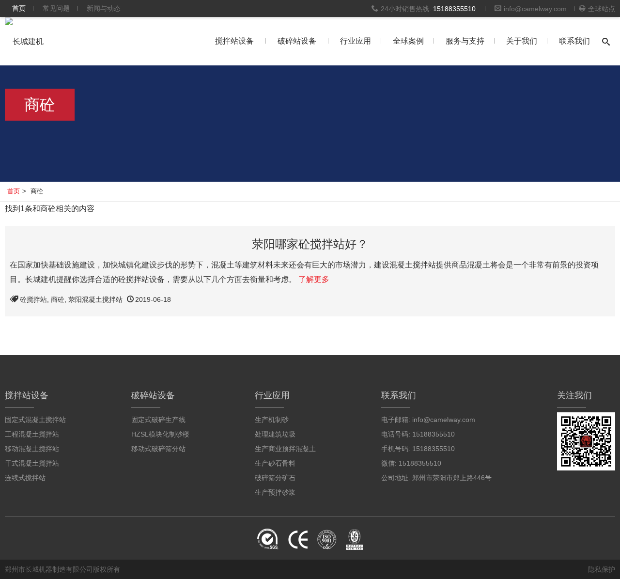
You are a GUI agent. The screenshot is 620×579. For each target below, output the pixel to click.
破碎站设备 (297, 41)
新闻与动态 (104, 8)
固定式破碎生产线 (158, 419)
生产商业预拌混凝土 (285, 449)
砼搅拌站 (33, 299)
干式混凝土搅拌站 (32, 463)
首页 (19, 8)
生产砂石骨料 (275, 463)
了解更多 (313, 279)
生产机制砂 (272, 419)
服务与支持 (465, 41)
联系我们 (574, 41)
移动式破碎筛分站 (158, 449)
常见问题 (56, 8)
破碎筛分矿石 (275, 478)
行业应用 (355, 41)
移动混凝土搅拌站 (32, 449)
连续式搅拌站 (25, 478)
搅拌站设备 (234, 41)
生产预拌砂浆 (275, 492)
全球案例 (408, 41)
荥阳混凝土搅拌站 (95, 299)
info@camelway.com (535, 9)
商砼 (57, 299)
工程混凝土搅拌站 (32, 434)
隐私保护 (601, 569)
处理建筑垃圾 (275, 434)
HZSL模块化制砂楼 (160, 434)
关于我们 (521, 41)
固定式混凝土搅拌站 (35, 419)
